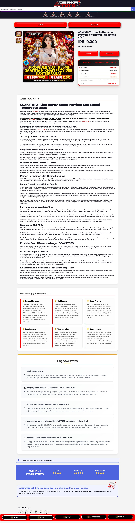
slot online (85, 121)
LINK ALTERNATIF (95, 517)
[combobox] (65, 9)
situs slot (35, 111)
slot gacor (32, 119)
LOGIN (40, 25)
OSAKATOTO (42, 129)
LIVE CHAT (121, 517)
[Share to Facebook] (26, 512)
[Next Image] (72, 57)
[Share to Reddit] (41, 512)
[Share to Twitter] (20, 512)
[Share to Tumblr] (46, 512)
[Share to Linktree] (31, 512)
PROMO (16, 517)
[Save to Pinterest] (36, 512)
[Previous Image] (24, 57)
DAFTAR (94, 25)
